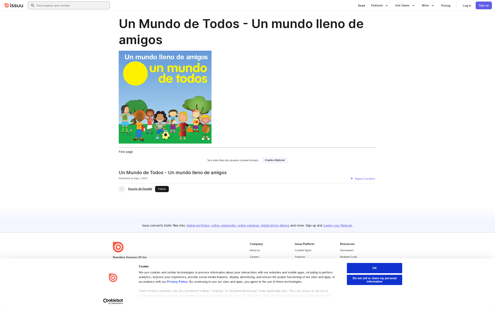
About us (255, 250)
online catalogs (248, 225)
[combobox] (72, 5)
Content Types (303, 250)
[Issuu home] (14, 5)
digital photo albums (275, 225)
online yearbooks (223, 225)
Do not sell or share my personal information (375, 279)
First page (126, 152)
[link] (361, 5)
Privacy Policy (177, 281)
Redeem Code (348, 256)
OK (374, 268)
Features (300, 256)
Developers (347, 250)
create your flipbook (337, 225)
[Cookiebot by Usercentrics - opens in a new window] (113, 301)
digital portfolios (198, 225)
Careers (254, 256)
